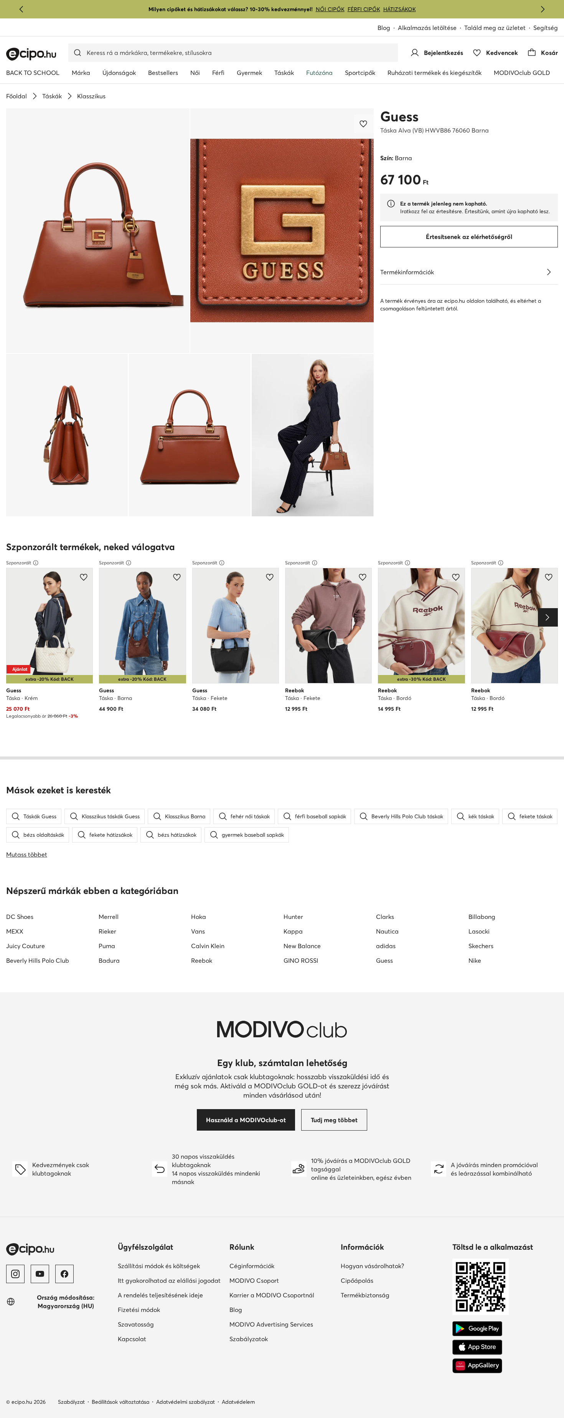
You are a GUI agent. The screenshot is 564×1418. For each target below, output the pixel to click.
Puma (107, 946)
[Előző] (21, 9)
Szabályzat (71, 1401)
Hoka (198, 916)
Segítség (545, 28)
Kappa (293, 931)
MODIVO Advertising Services (282, 1324)
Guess (399, 116)
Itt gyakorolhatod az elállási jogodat (170, 1280)
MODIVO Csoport (282, 1280)
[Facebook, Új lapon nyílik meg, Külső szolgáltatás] (64, 1274)
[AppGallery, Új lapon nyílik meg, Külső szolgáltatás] (477, 1365)
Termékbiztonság (391, 1295)
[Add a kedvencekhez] (364, 123)
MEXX (14, 931)
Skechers (480, 946)
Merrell (109, 916)
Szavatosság (162, 1324)
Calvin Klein (207, 946)
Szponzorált (18, 563)
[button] (98, 230)
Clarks (385, 916)
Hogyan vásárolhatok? (393, 1266)
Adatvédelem (238, 1401)
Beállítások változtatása (120, 1401)
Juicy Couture (25, 946)
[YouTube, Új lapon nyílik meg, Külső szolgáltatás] (40, 1274)
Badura (109, 960)
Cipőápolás (383, 1280)
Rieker (107, 931)
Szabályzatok (275, 1339)
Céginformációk (278, 1266)
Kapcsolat (158, 1339)
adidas (386, 946)
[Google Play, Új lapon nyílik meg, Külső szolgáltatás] (477, 1329)
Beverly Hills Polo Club (37, 960)
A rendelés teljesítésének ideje (170, 1295)
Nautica (387, 931)
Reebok (201, 960)
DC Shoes (19, 916)
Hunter (293, 916)
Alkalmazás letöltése (431, 28)
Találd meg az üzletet (495, 28)
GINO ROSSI (301, 960)
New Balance (302, 946)
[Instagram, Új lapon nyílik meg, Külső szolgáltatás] (15, 1274)
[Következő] (542, 9)
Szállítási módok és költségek (170, 1266)
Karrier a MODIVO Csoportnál (282, 1295)
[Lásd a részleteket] (548, 272)
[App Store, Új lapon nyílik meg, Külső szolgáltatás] (477, 1347)
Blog (388, 28)
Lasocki (479, 931)
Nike (474, 960)
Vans (198, 931)
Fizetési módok (165, 1309)
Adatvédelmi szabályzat (185, 1401)
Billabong (481, 916)
